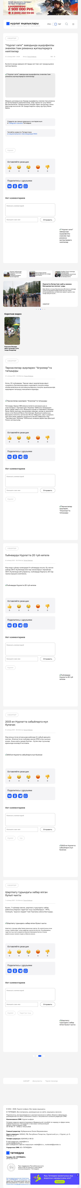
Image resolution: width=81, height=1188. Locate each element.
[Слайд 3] (40, 309)
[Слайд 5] (44, 309)
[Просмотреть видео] (12, 331)
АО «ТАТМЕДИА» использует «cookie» (20, 1180)
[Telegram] (20, 186)
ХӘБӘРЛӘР (11, 38)
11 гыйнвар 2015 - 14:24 (12, 376)
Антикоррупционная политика (17, 1178)
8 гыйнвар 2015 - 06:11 (12, 730)
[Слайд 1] (36, 309)
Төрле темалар (51, 1081)
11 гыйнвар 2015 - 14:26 (12, 56)
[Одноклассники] (15, 186)
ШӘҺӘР (26, 1081)
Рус (49, 24)
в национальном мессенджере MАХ (22, 134)
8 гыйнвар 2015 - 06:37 (12, 560)
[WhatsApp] (26, 186)
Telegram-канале (16, 123)
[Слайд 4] (42, 309)
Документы (37, 1081)
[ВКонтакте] (9, 186)
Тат (59, 24)
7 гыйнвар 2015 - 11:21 (12, 900)
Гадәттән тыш (25, 1013)
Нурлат (10, 150)
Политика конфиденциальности (18, 1184)
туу (21, 838)
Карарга (59, 1182)
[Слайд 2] (38, 309)
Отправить (47, 220)
